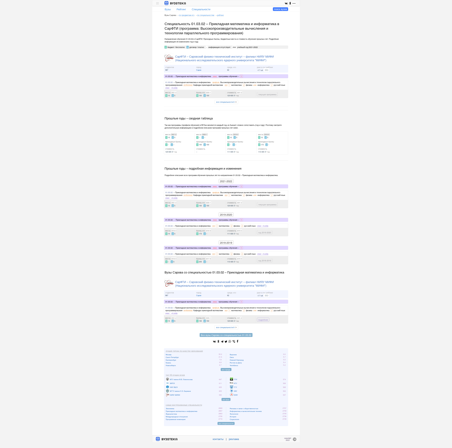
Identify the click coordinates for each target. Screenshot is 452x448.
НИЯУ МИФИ (175, 395)
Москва (168, 354)
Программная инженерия (176, 419)
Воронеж (233, 354)
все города (226, 369)
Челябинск (234, 365)
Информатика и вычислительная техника (246, 411)
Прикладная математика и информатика (181, 411)
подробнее (263, 319)
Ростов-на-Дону (236, 362)
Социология (234, 419)
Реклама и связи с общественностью (244, 408)
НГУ (235, 383)
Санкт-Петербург (172, 357)
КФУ (235, 391)
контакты (218, 439)
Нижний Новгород (237, 360)
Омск (232, 357)
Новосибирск (171, 365)
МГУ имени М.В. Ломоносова (181, 379)
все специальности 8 (225, 102)
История (233, 416)
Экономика (170, 408)
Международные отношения (177, 416)
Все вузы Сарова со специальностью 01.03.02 (226, 335)
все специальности (226, 423)
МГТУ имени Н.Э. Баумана (180, 391)
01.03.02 (169, 82)
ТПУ (235, 379)
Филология (234, 414)
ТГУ (235, 387)
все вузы (226, 399)
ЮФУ (236, 395)
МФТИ (172, 383)
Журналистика (171, 414)
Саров (198, 70)
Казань (168, 362)
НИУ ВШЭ (174, 387)
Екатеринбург (171, 360)
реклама (234, 439)
